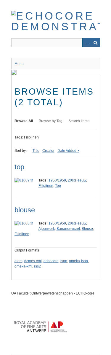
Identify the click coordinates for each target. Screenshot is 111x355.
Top (58, 186)
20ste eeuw (77, 180)
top (19, 167)
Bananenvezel (68, 229)
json (63, 261)
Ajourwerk (46, 229)
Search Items (78, 121)
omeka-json (78, 261)
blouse (25, 210)
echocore (51, 261)
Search (95, 42)
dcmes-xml (33, 261)
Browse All (24, 121)
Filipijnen (45, 186)
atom (18, 261)
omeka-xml (23, 266)
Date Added (66, 151)
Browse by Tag (50, 121)
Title (36, 151)
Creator (48, 151)
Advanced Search (86, 42)
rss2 (37, 266)
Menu (19, 64)
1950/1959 (57, 180)
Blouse (87, 229)
